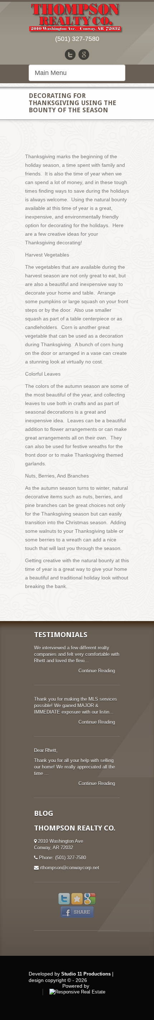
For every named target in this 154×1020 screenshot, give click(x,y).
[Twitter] (70, 54)
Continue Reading (97, 670)
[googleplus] (83, 54)
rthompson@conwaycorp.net (69, 867)
